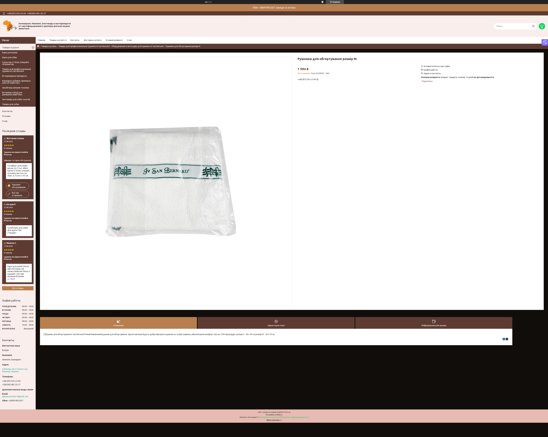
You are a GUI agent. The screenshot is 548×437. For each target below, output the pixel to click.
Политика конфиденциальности (295, 417)
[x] (507, 339)
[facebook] (504, 339)
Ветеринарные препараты (14, 76)
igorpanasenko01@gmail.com (15, 396)
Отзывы (6, 116)
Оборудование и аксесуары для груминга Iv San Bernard (137, 46)
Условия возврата (114, 40)
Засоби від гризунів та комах (15, 88)
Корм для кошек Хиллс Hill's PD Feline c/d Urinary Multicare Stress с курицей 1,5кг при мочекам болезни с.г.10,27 (18, 272)
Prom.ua (286, 412)
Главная (41, 40)
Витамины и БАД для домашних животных (12, 93)
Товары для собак (10, 104)
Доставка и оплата (92, 40)
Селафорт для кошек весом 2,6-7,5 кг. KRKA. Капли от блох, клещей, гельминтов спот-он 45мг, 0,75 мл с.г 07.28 (18, 171)
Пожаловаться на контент (269, 417)
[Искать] (533, 26)
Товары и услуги (57, 40)
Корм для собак (9, 57)
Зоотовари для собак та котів (16, 99)
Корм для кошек (9, 52)
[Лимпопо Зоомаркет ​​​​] (10, 26)
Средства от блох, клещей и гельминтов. (15, 63)
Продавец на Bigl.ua (274, 415)
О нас (129, 40)
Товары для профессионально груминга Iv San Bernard (84, 46)
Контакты (74, 40)
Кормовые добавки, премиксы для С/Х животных (16, 82)
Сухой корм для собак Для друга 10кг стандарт (17, 230)
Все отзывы (17, 288)
